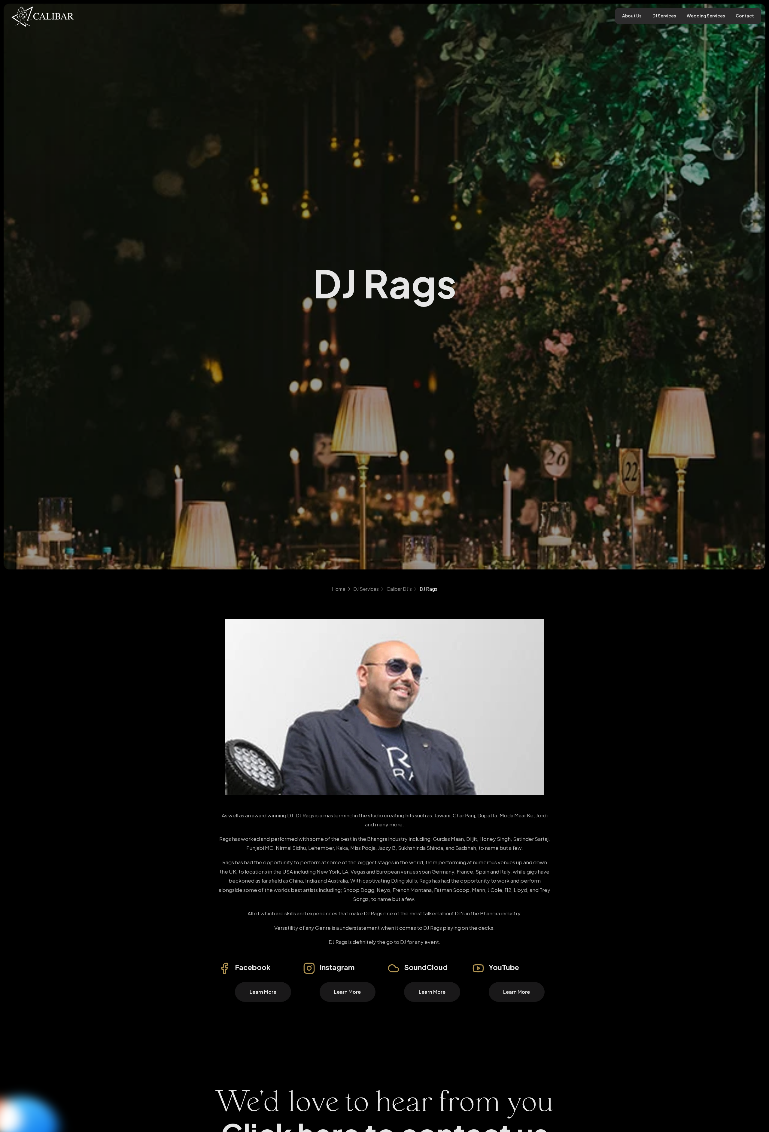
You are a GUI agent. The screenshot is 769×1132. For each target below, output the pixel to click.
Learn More (263, 992)
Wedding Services (706, 15)
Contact (745, 15)
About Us (631, 15)
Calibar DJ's (399, 589)
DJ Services (664, 15)
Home (338, 589)
